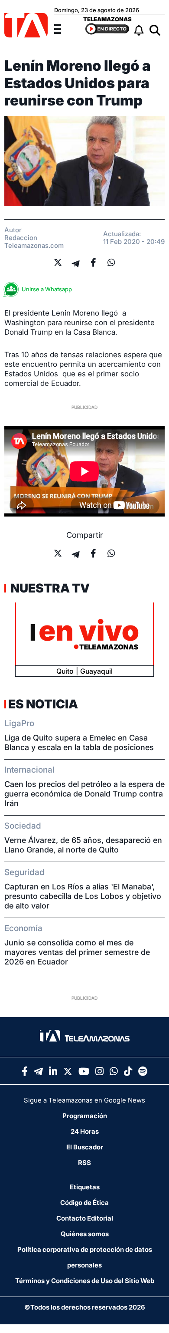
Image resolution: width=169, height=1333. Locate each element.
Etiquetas (85, 1187)
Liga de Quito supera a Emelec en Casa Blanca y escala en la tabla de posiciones (79, 742)
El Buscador (84, 1147)
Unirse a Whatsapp (47, 289)
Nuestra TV (49, 588)
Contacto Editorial (84, 1218)
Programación (84, 1116)
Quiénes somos (85, 1234)
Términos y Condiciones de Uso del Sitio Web (84, 1281)
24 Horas (85, 1131)
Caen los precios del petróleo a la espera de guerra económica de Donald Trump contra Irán (84, 794)
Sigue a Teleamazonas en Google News (84, 1100)
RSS (84, 1163)
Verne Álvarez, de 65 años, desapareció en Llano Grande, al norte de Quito (83, 845)
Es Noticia (43, 704)
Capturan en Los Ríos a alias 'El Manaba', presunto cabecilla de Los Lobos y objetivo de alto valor (82, 896)
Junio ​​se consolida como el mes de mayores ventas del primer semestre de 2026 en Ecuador (77, 952)
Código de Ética (84, 1202)
